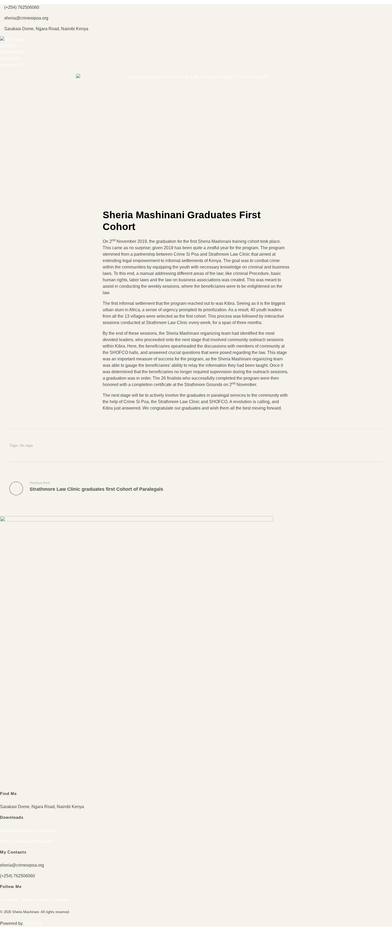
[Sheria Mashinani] (13, 52)
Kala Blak (33, 923)
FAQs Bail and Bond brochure (28, 830)
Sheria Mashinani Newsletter (27, 841)
